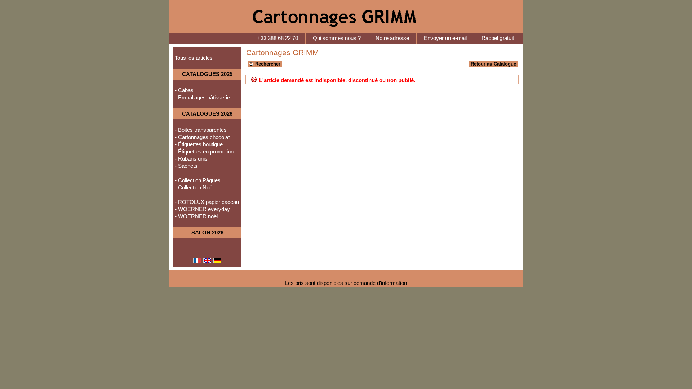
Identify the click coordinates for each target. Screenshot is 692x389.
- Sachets (186, 166)
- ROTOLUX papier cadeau (207, 202)
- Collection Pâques (198, 180)
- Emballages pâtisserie (202, 97)
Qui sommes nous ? (337, 38)
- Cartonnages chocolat (202, 137)
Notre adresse (392, 38)
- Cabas (184, 90)
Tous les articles (194, 58)
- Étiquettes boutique (199, 144)
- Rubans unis (191, 159)
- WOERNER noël (196, 216)
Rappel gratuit (498, 38)
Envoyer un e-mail (445, 38)
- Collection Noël (194, 188)
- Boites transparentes (201, 130)
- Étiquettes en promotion (204, 152)
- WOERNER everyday (202, 209)
